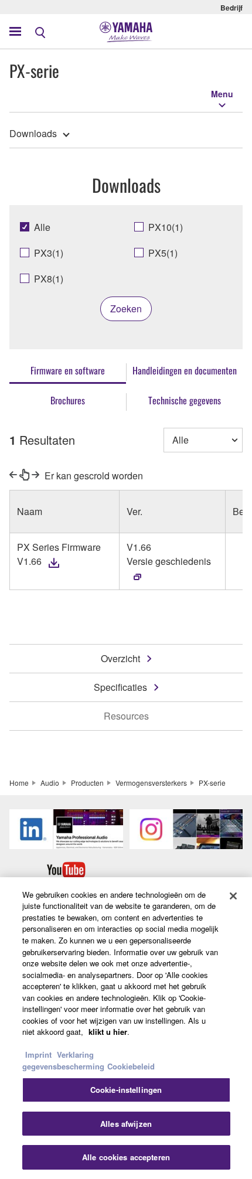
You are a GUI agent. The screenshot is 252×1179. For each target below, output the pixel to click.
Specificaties (120, 687)
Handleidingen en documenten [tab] (184, 370)
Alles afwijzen (126, 1123)
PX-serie (212, 783)
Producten (87, 783)
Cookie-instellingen (126, 1089)
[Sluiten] (233, 896)
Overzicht (120, 658)
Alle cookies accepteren (126, 1157)
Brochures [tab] (67, 400)
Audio (49, 783)
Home (19, 783)
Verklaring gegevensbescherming (63, 1060)
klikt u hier (107, 1031)
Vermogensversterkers (151, 783)
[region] (126, 1028)
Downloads (33, 133)
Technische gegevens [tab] (184, 400)
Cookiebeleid (131, 1066)
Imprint (38, 1054)
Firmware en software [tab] (67, 370)
